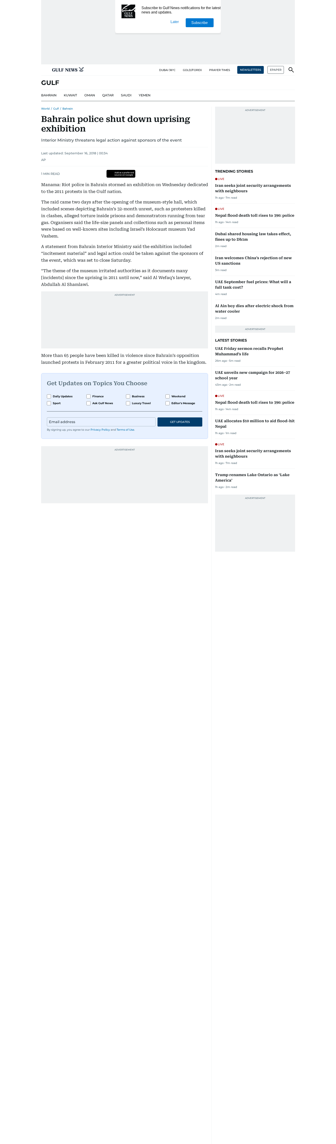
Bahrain (67, 108)
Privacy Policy (100, 429)
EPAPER (276, 69)
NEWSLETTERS (250, 69)
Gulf (56, 108)
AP (43, 160)
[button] (44, 70)
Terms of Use (125, 429)
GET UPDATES (180, 422)
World (45, 108)
